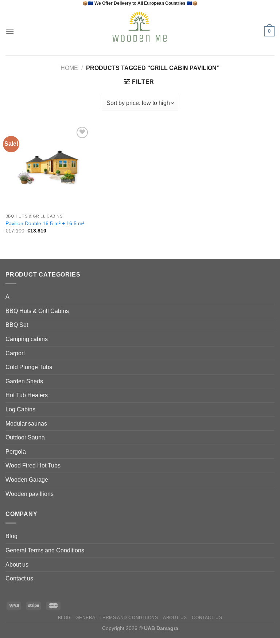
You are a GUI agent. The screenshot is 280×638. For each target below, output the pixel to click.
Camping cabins (26, 339)
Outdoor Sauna (25, 437)
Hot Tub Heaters (26, 395)
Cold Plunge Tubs (28, 367)
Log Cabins (20, 409)
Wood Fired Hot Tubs (33, 465)
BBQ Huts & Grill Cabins (37, 311)
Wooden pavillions (29, 494)
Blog (11, 536)
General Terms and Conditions (44, 550)
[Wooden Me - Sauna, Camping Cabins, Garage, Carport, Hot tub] (140, 31)
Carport (15, 353)
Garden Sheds (24, 381)
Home (69, 68)
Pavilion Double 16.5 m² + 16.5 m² (44, 223)
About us (16, 564)
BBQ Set (16, 325)
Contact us (19, 578)
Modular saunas (26, 423)
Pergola (15, 452)
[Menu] (9, 31)
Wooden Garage (26, 480)
